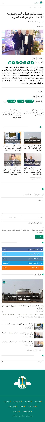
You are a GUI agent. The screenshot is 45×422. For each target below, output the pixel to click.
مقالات (22, 406)
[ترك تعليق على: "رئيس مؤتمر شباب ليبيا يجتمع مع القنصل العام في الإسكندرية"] (34, 58)
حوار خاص (15, 411)
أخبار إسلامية (17, 401)
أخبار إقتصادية (26, 411)
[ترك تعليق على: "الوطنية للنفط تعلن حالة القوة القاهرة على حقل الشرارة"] (2, 312)
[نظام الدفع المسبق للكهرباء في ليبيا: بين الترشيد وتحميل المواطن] (12, 138)
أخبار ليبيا (27, 401)
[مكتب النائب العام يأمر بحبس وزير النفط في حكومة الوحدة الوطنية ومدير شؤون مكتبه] (12, 159)
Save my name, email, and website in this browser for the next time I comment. (22, 231)
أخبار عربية (6, 401)
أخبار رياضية (12, 406)
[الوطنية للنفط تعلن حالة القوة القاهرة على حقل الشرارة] (32, 138)
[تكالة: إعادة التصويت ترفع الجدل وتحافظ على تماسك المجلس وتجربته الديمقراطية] (32, 159)
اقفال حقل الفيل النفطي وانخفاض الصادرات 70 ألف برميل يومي (11, 115)
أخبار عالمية (32, 406)
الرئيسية (37, 401)
